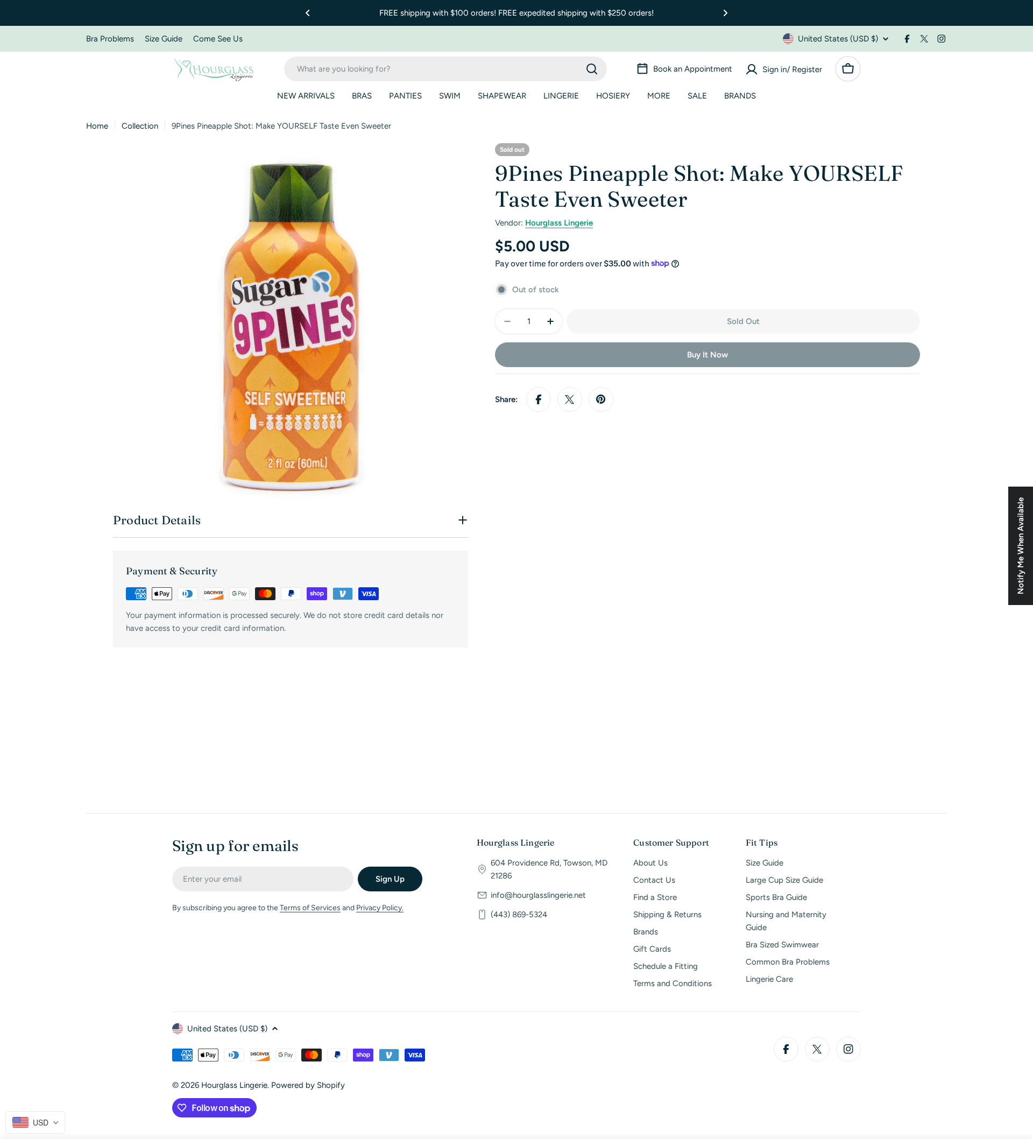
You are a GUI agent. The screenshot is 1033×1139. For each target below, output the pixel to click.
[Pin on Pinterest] (601, 399)
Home (97, 126)
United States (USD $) (838, 39)
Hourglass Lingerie (559, 223)
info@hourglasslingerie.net (538, 895)
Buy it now (707, 355)
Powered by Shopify (308, 1085)
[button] (307, 12)
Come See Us (218, 39)
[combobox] (445, 69)
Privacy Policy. (380, 907)
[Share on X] (569, 399)
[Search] (591, 68)
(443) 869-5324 (519, 914)
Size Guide (163, 39)
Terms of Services (310, 907)
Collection (140, 126)
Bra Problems (110, 39)
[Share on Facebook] (538, 399)
